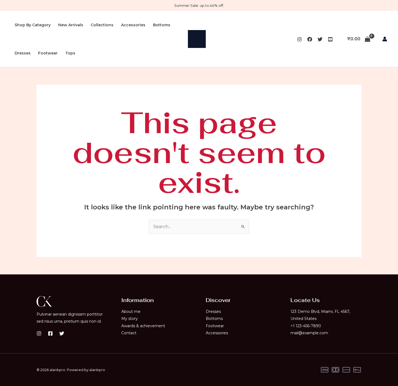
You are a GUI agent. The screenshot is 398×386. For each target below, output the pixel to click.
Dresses (23, 53)
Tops (70, 53)
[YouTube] (330, 39)
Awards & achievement (143, 325)
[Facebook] (309, 39)
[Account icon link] (384, 39)
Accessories (133, 24)
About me (131, 311)
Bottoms (161, 24)
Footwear (48, 53)
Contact (128, 332)
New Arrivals (70, 24)
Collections (102, 24)
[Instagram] (299, 39)
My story (129, 318)
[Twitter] (320, 39)
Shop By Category (33, 24)
